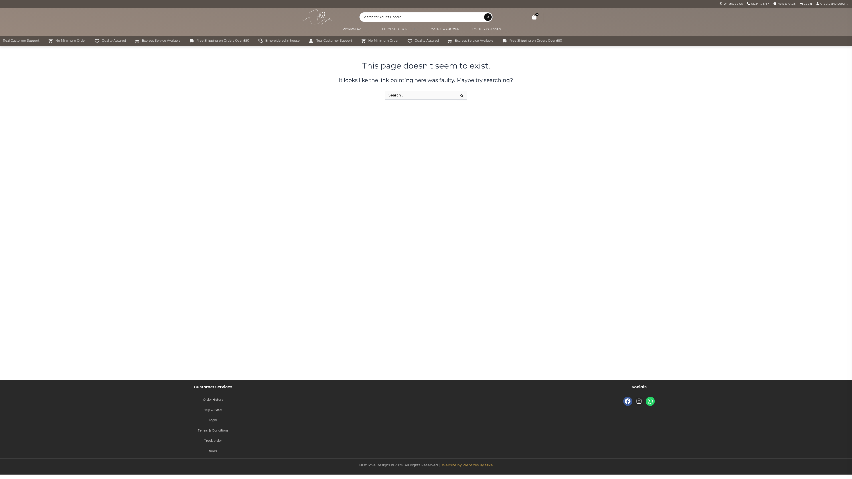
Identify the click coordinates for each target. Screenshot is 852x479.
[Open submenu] (366, 29)
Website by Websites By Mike (467, 465)
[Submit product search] (488, 17)
